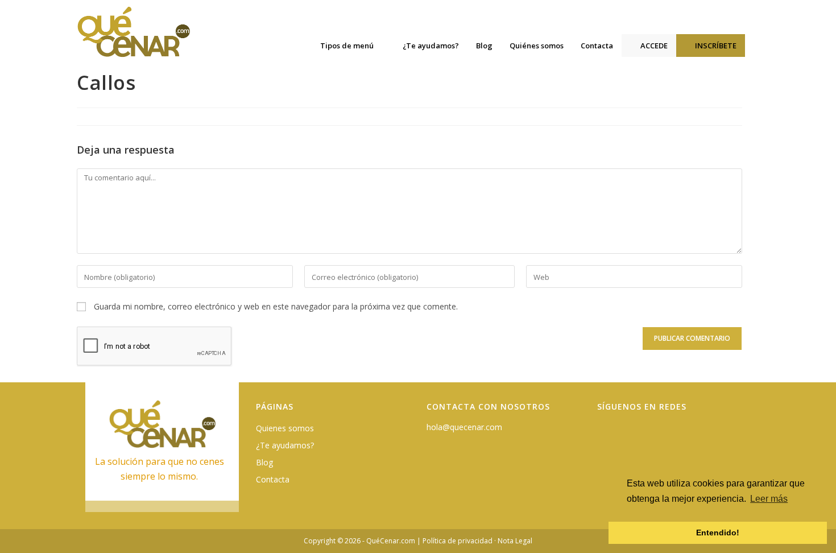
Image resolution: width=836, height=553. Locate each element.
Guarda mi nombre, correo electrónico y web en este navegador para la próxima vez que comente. (276, 306)
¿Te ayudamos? (285, 445)
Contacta (272, 479)
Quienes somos (285, 428)
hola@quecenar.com (464, 427)
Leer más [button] (769, 499)
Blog (264, 462)
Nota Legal (515, 541)
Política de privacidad (458, 541)
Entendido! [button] (717, 532)
